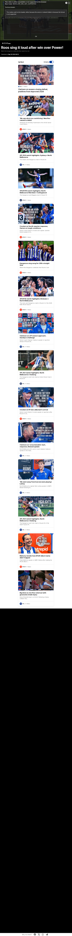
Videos (25, 86)
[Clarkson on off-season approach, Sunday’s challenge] (36, 331)
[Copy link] (47, 934)
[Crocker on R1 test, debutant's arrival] (36, 404)
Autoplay (46, 62)
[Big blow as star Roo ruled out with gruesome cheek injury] (36, 588)
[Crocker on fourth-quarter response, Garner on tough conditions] (36, 222)
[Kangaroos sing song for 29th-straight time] (36, 258)
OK (36, 36)
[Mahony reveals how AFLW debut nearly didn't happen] (36, 551)
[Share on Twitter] (39, 934)
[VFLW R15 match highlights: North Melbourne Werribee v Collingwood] (36, 185)
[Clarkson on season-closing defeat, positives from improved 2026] (36, 80)
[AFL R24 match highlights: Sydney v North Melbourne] (36, 150)
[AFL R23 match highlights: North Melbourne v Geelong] (36, 514)
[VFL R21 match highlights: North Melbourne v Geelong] (36, 368)
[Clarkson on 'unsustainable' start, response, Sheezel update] (36, 440)
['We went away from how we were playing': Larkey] (36, 477)
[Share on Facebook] (35, 934)
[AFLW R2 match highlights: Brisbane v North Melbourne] (36, 294)
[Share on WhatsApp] (43, 934)
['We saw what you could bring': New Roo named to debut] (36, 114)
